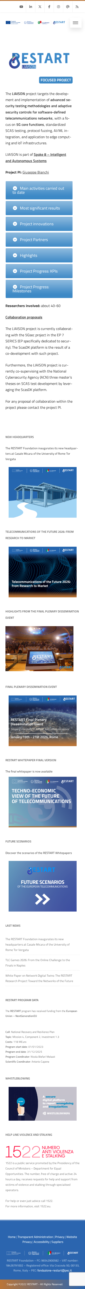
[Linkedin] (30, 6)
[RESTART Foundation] (35, 25)
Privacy (59, 1237)
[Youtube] (21, 6)
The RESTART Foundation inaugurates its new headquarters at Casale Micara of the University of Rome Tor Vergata (37, 944)
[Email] (67, 6)
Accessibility (41, 1241)
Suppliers (57, 1241)
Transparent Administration (35, 1237)
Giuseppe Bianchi (35, 172)
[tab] (39, 190)
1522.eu (45, 1206)
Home (12, 1237)
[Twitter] (39, 6)
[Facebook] (49, 6)
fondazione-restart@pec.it (54, 1270)
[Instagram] (58, 6)
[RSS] (77, 6)
